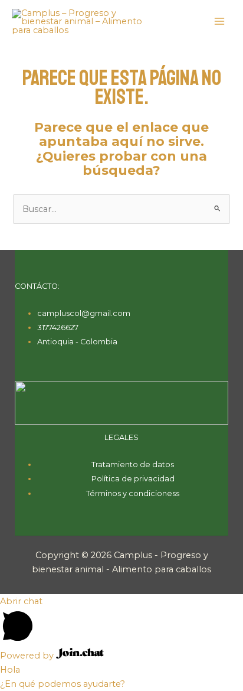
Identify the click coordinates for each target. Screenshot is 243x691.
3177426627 (57, 327)
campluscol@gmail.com (83, 313)
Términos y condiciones (131, 493)
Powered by (28, 655)
